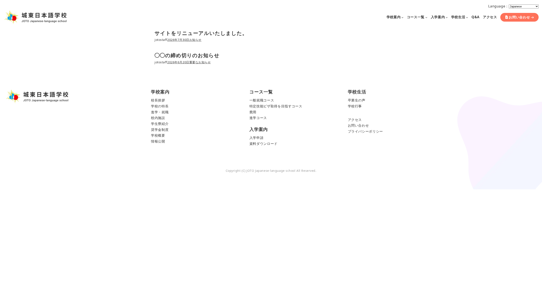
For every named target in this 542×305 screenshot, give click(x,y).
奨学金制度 (160, 129)
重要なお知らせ (200, 62)
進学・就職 (160, 112)
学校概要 (158, 135)
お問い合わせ (519, 17)
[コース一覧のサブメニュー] (426, 17)
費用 (252, 112)
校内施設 (158, 117)
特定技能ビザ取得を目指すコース (275, 106)
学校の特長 (160, 106)
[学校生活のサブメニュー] (467, 17)
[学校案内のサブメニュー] (402, 17)
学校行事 (355, 106)
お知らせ (195, 40)
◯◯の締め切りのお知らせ (187, 55)
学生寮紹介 (160, 123)
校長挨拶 (158, 100)
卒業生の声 (356, 100)
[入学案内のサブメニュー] (447, 17)
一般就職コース (261, 100)
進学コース (258, 117)
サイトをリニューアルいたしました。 (201, 32)
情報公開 (158, 141)
